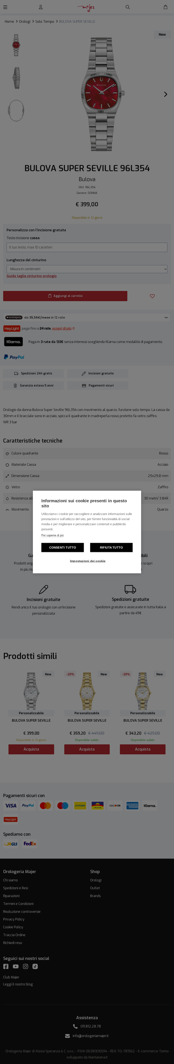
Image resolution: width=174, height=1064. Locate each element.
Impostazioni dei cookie (88, 561)
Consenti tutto (62, 547)
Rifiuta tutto (111, 547)
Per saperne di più (52, 535)
